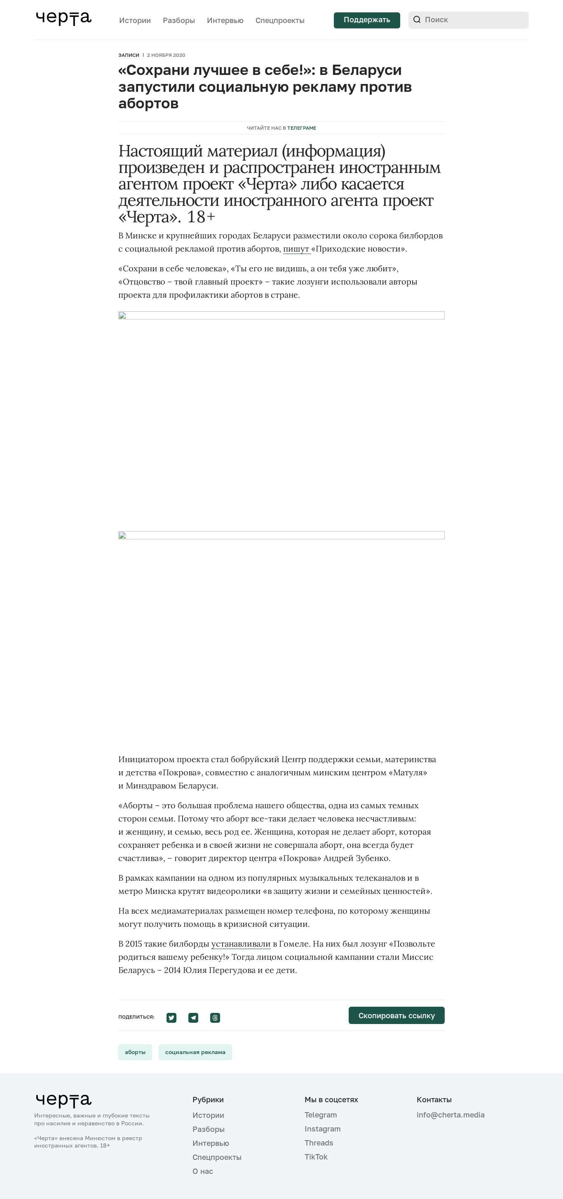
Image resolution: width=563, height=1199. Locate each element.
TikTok (316, 1156)
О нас (202, 1171)
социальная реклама (195, 1051)
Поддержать (367, 19)
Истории (135, 20)
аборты (135, 1051)
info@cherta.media (451, 1114)
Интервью (225, 20)
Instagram (323, 1128)
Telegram (321, 1114)
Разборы (179, 20)
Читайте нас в (281, 128)
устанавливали (241, 943)
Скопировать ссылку (397, 1015)
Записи (128, 55)
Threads (319, 1142)
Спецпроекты (280, 20)
